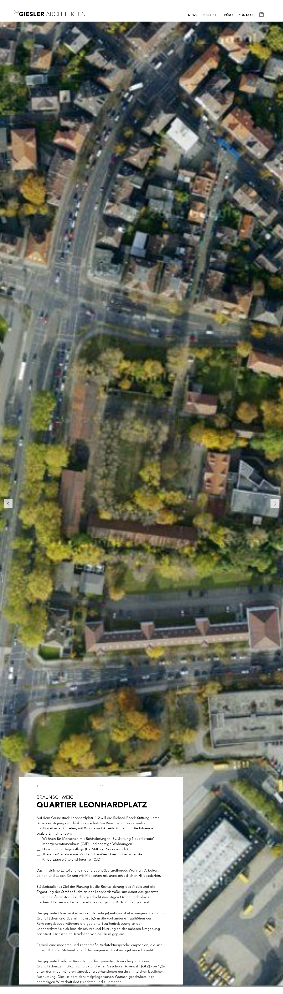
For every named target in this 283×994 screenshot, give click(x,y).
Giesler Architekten (49, 13)
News (192, 15)
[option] (141, 503)
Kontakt (246, 15)
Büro (228, 15)
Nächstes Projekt (149, 655)
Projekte (211, 15)
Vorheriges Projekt (54, 655)
